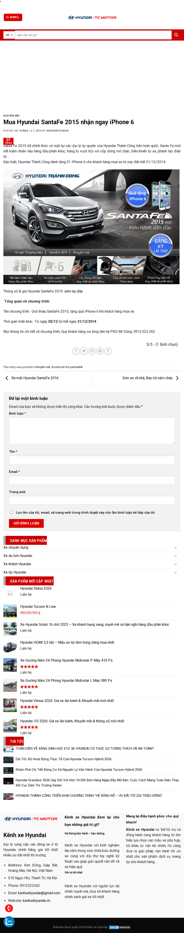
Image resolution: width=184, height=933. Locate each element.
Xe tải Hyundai (14, 572)
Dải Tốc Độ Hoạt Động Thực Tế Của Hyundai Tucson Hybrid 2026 (64, 759)
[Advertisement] (92, 74)
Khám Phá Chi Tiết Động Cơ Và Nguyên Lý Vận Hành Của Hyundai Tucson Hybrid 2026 (79, 770)
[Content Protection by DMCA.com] (120, 927)
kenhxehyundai (58, 130)
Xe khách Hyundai (17, 564)
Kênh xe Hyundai (97, 927)
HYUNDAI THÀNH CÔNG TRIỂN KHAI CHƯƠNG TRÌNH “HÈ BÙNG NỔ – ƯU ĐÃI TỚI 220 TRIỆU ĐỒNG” (89, 796)
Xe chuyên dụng (15, 547)
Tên (13, 452)
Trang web (17, 492)
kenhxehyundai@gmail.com (39, 893)
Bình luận (17, 414)
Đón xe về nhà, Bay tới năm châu (148, 378)
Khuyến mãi (11, 115)
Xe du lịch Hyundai (17, 556)
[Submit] (176, 35)
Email (14, 472)
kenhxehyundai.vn (36, 900)
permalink (76, 367)
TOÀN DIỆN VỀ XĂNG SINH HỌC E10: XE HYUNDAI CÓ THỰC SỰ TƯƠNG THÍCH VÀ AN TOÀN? (85, 749)
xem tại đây (73, 291)
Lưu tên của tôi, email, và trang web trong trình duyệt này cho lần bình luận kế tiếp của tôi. (86, 513)
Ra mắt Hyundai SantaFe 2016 (35, 378)
